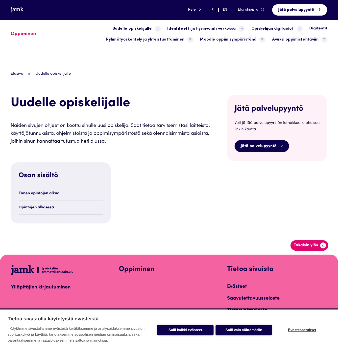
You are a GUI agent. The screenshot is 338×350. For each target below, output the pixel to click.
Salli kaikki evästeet (185, 330)
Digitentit (318, 29)
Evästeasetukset (302, 330)
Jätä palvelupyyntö (296, 10)
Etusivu (17, 74)
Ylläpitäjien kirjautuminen (41, 287)
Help (194, 10)
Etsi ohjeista (248, 10)
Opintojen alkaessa (36, 208)
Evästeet (237, 286)
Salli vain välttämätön (243, 330)
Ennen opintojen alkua (39, 194)
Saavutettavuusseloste (253, 298)
